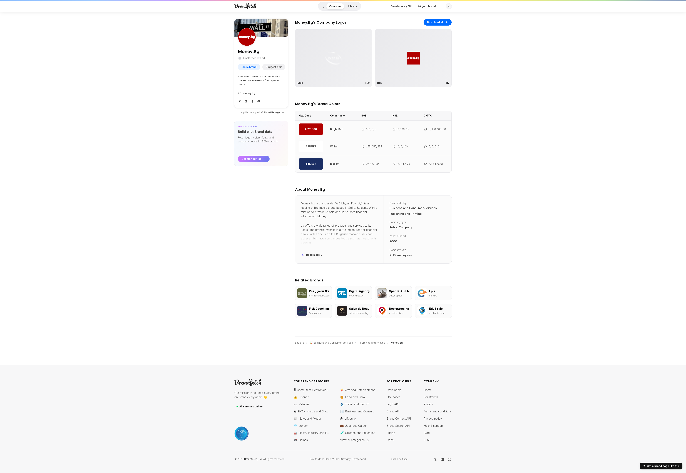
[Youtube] (259, 100)
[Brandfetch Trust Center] (241, 433)
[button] (449, 6)
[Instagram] (449, 459)
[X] (240, 100)
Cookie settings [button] (399, 459)
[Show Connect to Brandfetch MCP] (283, 126)
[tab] (322, 6)
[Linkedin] (246, 100)
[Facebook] (252, 100)
